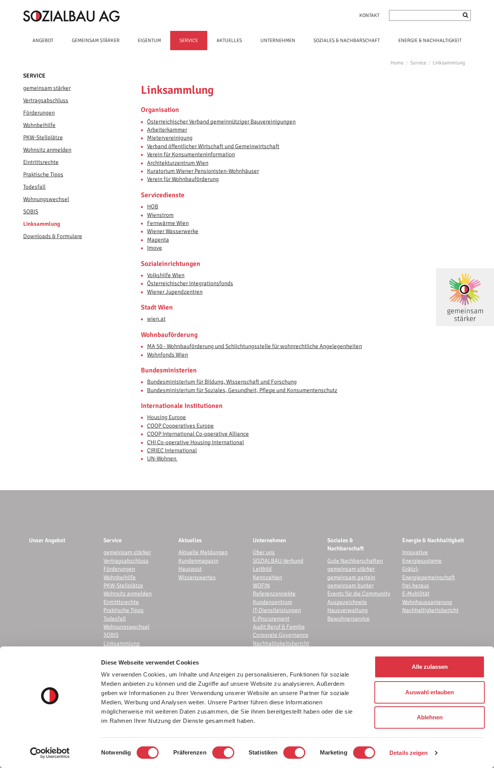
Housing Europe (166, 417)
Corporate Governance (280, 634)
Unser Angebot (47, 540)
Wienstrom (160, 214)
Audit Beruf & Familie (279, 626)
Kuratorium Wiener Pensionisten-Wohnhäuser (203, 170)
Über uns (264, 552)
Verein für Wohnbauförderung (183, 179)
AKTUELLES (229, 40)
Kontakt (369, 15)
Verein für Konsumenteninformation (191, 154)
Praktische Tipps (43, 174)
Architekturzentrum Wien (177, 162)
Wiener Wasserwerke (172, 231)
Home (397, 62)
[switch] (223, 752)
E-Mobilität (416, 593)
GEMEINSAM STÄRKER (96, 40)
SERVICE (188, 40)
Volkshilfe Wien (165, 275)
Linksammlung (449, 62)
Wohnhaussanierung (427, 602)
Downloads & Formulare (52, 236)
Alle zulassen (430, 666)
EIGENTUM (149, 40)
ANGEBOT (42, 40)
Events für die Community (358, 593)
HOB (152, 206)
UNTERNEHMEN (278, 40)
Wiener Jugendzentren (175, 291)
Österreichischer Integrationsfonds (190, 283)
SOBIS (30, 211)
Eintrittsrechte (41, 162)
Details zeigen (408, 752)
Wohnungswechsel (46, 199)
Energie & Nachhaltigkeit (433, 540)
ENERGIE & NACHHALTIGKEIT (430, 40)
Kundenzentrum (272, 602)
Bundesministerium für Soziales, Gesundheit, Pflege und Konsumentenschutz (242, 390)
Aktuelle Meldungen (203, 552)
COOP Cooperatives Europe (180, 425)
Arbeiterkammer (167, 129)
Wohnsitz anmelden (47, 149)
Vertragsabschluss (45, 100)
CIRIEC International (172, 450)
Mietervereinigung (170, 137)
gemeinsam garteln (351, 577)
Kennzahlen (267, 577)
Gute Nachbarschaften (355, 560)
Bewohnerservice (348, 618)
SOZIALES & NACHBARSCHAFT (346, 40)
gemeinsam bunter (350, 585)
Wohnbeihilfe (39, 125)
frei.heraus (415, 585)
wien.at (156, 318)
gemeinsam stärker (47, 88)
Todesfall (34, 186)
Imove (154, 247)
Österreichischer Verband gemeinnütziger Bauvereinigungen (221, 121)
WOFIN (261, 585)
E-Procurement (271, 618)
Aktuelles (190, 540)
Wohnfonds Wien (167, 354)
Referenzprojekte (274, 593)
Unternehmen (269, 540)
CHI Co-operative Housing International (195, 442)
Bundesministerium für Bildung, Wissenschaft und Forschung (222, 381)
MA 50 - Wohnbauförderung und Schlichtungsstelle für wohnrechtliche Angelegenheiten (254, 346)
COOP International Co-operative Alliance (198, 433)
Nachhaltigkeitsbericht (281, 643)
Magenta (158, 239)
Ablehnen (430, 717)
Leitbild (262, 568)
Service (418, 62)
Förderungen (39, 112)
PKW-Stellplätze (43, 137)
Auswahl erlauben (429, 692)
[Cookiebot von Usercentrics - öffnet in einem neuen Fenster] (50, 753)
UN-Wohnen (162, 458)
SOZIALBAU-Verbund (278, 560)
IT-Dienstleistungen (277, 610)
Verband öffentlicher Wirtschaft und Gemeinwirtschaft (213, 146)
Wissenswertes (197, 577)
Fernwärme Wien (168, 223)
